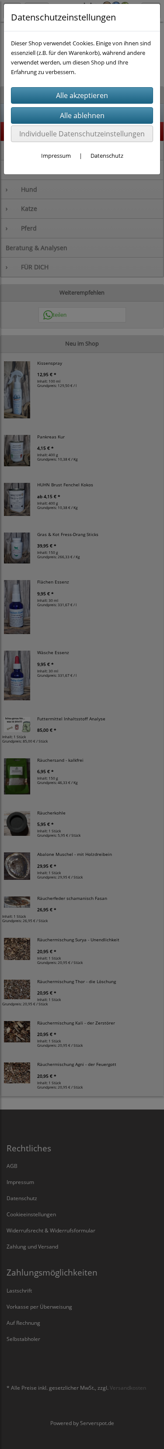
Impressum (56, 155)
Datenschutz (107, 155)
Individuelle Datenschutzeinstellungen (82, 134)
